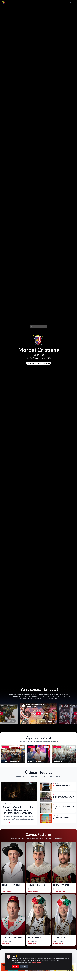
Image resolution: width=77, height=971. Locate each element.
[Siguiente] (75, 710)
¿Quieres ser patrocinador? (38, 326)
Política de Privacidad (36, 962)
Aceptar (15, 966)
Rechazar (24, 966)
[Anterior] (2, 710)
